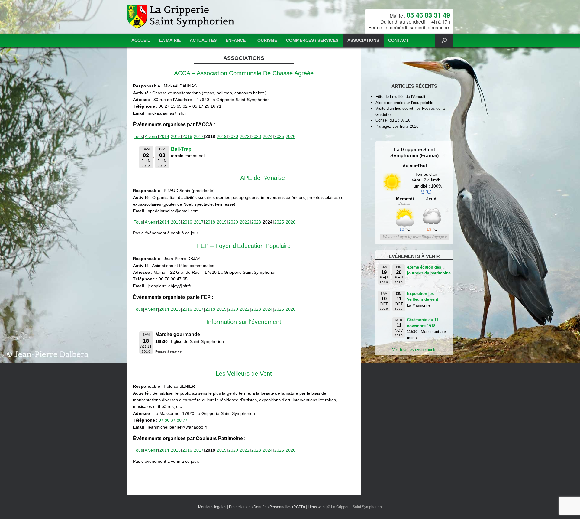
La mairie (170, 40)
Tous (138, 136)
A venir (151, 136)
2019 (222, 136)
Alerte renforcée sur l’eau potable (404, 102)
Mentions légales (212, 507)
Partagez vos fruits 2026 (396, 126)
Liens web (316, 507)
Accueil (140, 40)
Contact (398, 40)
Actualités (203, 40)
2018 (210, 222)
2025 (279, 136)
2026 (290, 136)
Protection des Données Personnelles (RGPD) (267, 507)
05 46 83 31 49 (428, 15)
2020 (233, 136)
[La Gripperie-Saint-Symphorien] (181, 17)
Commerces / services (312, 40)
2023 (256, 136)
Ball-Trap (181, 149)
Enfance (236, 40)
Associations (363, 40)
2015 (176, 136)
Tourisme (266, 40)
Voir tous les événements (414, 349)
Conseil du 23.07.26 (392, 120)
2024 (267, 136)
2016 (187, 136)
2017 (199, 136)
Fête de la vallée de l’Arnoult (400, 96)
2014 (164, 136)
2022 (245, 136)
